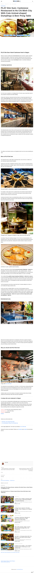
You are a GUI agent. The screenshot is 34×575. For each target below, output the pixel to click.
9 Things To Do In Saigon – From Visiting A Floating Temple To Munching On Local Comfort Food (23, 546)
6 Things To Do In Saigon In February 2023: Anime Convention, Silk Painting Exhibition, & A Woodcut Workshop (23, 499)
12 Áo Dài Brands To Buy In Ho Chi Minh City (10, 423)
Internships (8, 552)
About (2, 552)
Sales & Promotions (18, 515)
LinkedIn (25, 429)
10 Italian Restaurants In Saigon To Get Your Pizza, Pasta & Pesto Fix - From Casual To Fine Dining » (26, 469)
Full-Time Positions (12, 552)
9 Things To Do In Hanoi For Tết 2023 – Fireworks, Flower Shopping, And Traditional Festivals (23, 509)
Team (3, 552)
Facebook (20, 429)
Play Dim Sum (12, 480)
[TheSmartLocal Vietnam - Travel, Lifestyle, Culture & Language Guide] (17, 1)
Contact (5, 552)
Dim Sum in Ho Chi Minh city (5, 480)
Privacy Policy (17, 552)
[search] (32, 1)
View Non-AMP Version (20, 569)
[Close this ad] (33, 572)
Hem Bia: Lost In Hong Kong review (8, 421)
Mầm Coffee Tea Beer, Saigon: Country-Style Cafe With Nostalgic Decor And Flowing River (22, 528)
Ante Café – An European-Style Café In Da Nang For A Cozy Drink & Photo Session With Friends (23, 537)
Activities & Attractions (18, 543)
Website (2, 413)
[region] (17, 44)
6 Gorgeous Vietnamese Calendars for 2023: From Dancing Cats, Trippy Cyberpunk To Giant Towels (22, 518)
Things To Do (17, 496)
